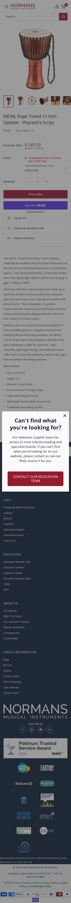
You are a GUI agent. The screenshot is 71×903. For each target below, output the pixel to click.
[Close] (65, 415)
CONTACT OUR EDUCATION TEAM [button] (35, 478)
